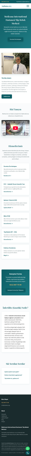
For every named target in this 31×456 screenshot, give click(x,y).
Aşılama (6, 6)
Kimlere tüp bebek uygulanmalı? (13, 375)
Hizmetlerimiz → (8, 192)
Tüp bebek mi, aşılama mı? (12, 378)
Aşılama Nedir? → (8, 208)
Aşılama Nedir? (5, 418)
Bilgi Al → (6, 255)
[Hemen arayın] (28, 453)
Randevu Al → (7, 176)
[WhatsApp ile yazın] (28, 448)
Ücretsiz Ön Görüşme (15, 39)
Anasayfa (4, 414)
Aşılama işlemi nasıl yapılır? (12, 372)
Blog (3, 420)
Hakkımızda (7, 96)
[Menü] (27, 6)
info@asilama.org (6, 405)
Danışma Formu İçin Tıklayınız (15, 290)
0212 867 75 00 (5, 1)
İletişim (3, 421)
